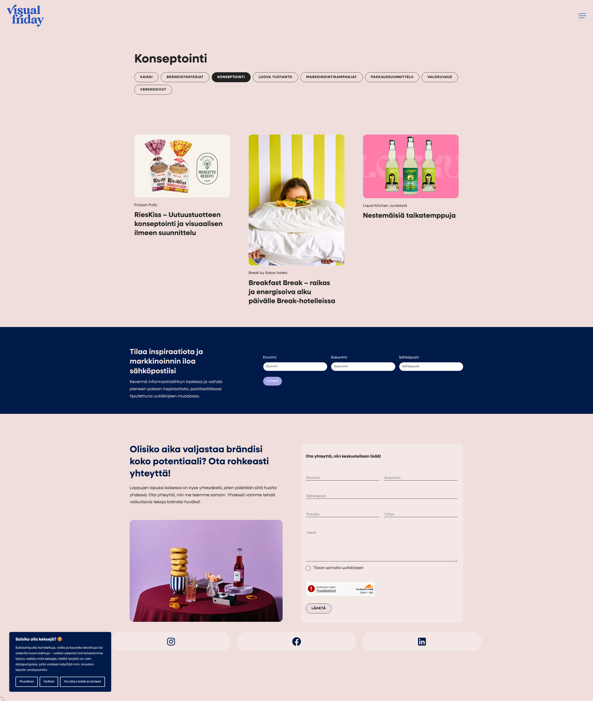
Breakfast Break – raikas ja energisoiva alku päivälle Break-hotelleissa (292, 292)
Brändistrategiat (185, 77)
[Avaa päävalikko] (582, 15)
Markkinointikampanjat (331, 77)
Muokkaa (26, 681)
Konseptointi (231, 77)
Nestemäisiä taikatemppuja (409, 216)
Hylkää (49, 681)
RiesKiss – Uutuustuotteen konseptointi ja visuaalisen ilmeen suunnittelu (178, 224)
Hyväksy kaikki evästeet (82, 681)
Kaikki (146, 77)
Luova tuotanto (275, 77)
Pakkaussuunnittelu (392, 77)
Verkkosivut (153, 89)
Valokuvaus (439, 77)
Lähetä (272, 381)
